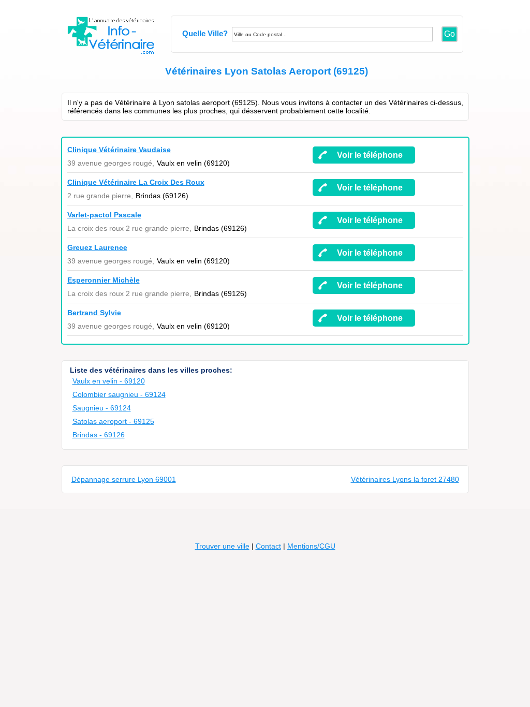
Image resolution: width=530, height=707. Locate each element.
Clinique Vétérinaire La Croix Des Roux (135, 182)
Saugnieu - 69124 (101, 408)
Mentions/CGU (311, 546)
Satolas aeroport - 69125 (113, 421)
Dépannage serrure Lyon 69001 (123, 479)
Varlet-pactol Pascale (104, 215)
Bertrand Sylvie (94, 312)
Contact (268, 546)
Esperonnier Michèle (103, 280)
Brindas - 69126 (98, 435)
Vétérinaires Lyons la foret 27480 (405, 479)
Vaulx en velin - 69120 (108, 381)
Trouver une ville (222, 546)
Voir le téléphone (370, 155)
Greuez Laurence (97, 247)
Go (449, 34)
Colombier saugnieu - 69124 (119, 394)
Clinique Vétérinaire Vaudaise (119, 149)
